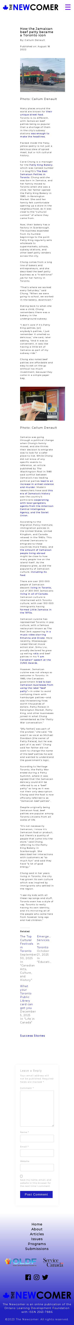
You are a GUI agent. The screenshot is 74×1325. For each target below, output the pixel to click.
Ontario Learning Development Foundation (37, 1308)
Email (24, 1146)
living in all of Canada (34, 594)
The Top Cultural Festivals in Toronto (26, 944)
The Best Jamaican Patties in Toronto (34, 174)
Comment (27, 1088)
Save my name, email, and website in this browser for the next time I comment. (35, 1183)
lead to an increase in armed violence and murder (37, 484)
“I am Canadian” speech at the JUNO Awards (35, 659)
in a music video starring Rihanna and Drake (35, 634)
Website (24, 1161)
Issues (37, 1239)
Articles (37, 1234)
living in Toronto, (41, 587)
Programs (37, 1244)
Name (24, 1132)
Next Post (53, 1053)
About (37, 1229)
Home (37, 1224)
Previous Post (24, 1053)
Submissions (37, 1249)
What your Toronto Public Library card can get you (26, 997)
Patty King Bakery (41, 165)
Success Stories (32, 1035)
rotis (36, 653)
